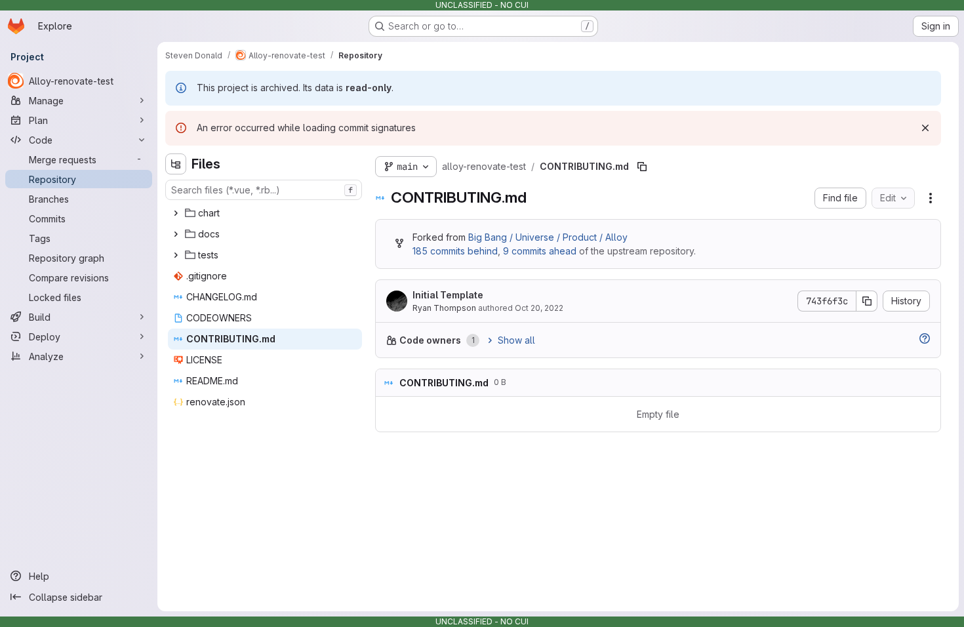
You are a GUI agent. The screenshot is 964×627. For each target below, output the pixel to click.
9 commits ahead (539, 250)
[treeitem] (265, 213)
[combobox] (263, 190)
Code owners (430, 340)
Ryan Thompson (444, 308)
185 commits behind (455, 250)
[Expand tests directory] (176, 255)
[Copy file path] (642, 166)
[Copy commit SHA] (866, 301)
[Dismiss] (925, 128)
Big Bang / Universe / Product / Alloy (548, 237)
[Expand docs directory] (176, 234)
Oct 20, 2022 (539, 308)
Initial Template (447, 294)
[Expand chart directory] (176, 213)
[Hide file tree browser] (175, 163)
